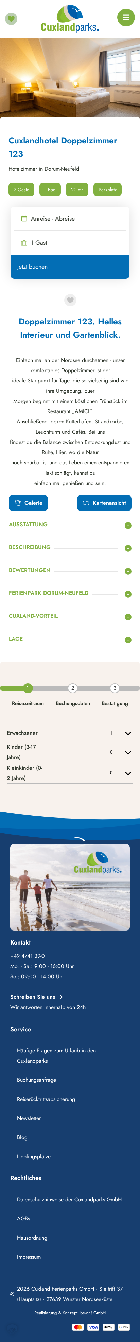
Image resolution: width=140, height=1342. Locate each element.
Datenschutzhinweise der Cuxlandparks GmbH (69, 1199)
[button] (12, 1329)
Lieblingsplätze (34, 1156)
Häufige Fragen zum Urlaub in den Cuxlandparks (56, 1056)
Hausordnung (32, 1238)
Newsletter (29, 1118)
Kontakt (20, 942)
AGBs (23, 1218)
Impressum (29, 1257)
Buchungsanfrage (36, 1080)
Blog (22, 1137)
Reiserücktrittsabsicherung (46, 1099)
